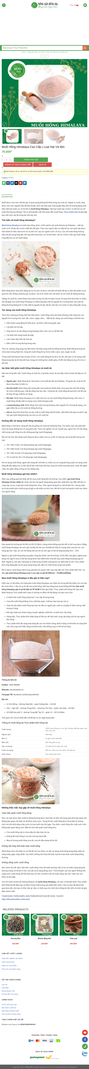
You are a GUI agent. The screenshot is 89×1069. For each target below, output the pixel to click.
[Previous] (6, 93)
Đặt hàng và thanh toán (10, 1011)
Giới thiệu (5, 988)
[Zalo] (85, 1053)
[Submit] (85, 48)
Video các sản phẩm (9, 965)
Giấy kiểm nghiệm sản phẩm (12, 958)
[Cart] (85, 5)
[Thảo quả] (73, 925)
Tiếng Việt (73, 5)
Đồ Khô (11, 178)
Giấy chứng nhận (8, 962)
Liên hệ (4, 984)
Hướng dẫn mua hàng (10, 994)
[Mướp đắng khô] (44, 925)
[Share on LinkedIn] (25, 183)
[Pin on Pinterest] (20, 183)
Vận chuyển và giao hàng (11, 1014)
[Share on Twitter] (12, 183)
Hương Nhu (16, 938)
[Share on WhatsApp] (4, 183)
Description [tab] (7, 197)
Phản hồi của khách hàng (11, 969)
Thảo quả (73, 938)
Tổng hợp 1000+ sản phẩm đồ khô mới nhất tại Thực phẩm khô (47, 52)
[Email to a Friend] (16, 183)
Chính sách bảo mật (9, 1004)
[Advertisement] (44, 28)
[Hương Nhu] (15, 925)
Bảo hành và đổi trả (9, 1008)
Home (23, 52)
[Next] (83, 93)
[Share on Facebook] (8, 183)
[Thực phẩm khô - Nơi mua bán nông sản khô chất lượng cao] (44, 5)
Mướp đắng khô (44, 938)
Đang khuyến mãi (8, 991)
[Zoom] (5, 124)
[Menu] (4, 5)
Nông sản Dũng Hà (70, 1067)
